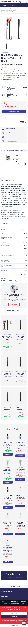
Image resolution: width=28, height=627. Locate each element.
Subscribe (14, 616)
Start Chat (14, 304)
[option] (14, 160)
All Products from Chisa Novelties (14, 577)
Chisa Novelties (5, 52)
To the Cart (7, 454)
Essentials (9, 8)
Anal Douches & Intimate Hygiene (8, 10)
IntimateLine (10, 84)
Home (2, 8)
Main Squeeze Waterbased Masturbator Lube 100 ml (12, 94)
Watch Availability (14, 111)
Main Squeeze (10, 91)
